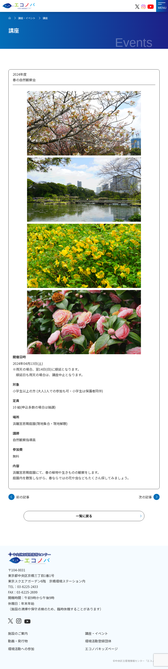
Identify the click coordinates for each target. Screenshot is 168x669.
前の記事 (22, 496)
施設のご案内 (18, 633)
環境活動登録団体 (98, 640)
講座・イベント (26, 18)
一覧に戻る (84, 515)
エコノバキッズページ (101, 648)
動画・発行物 (18, 640)
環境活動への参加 (21, 648)
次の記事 (145, 496)
